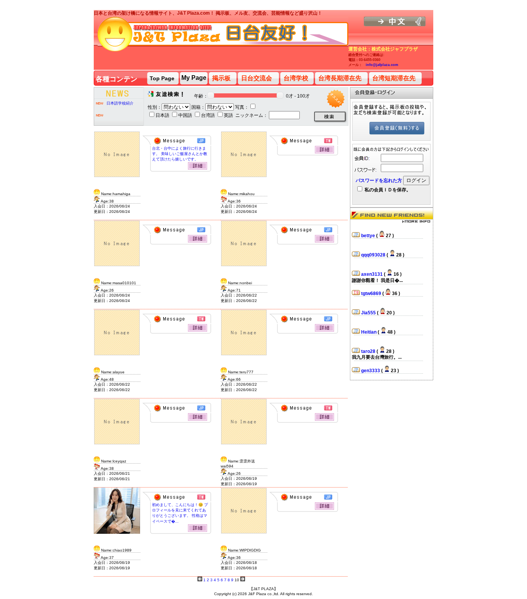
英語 (229, 115)
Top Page (162, 78)
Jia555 (369, 306)
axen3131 (372, 267)
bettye (368, 228)
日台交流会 (256, 78)
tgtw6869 (371, 286)
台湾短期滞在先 (394, 78)
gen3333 (371, 363)
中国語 (185, 115)
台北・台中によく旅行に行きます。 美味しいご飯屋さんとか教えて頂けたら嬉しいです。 (179, 153)
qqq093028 (374, 248)
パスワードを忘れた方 (379, 180)
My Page (193, 77)
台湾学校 (296, 78)
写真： (242, 107)
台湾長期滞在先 (339, 78)
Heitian (369, 325)
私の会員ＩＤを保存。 (387, 189)
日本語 (163, 115)
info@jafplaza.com (382, 65)
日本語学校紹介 (119, 103)
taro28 (369, 344)
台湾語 (208, 115)
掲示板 (221, 78)
